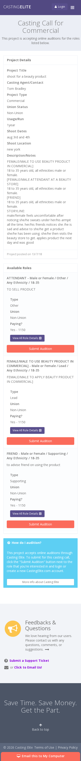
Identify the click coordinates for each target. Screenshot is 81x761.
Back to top (40, 729)
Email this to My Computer (43, 756)
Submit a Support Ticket (29, 660)
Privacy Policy (68, 747)
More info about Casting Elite (40, 582)
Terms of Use (44, 747)
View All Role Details (26, 338)
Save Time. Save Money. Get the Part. (40, 706)
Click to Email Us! (28, 667)
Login (61, 7)
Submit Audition (40, 349)
